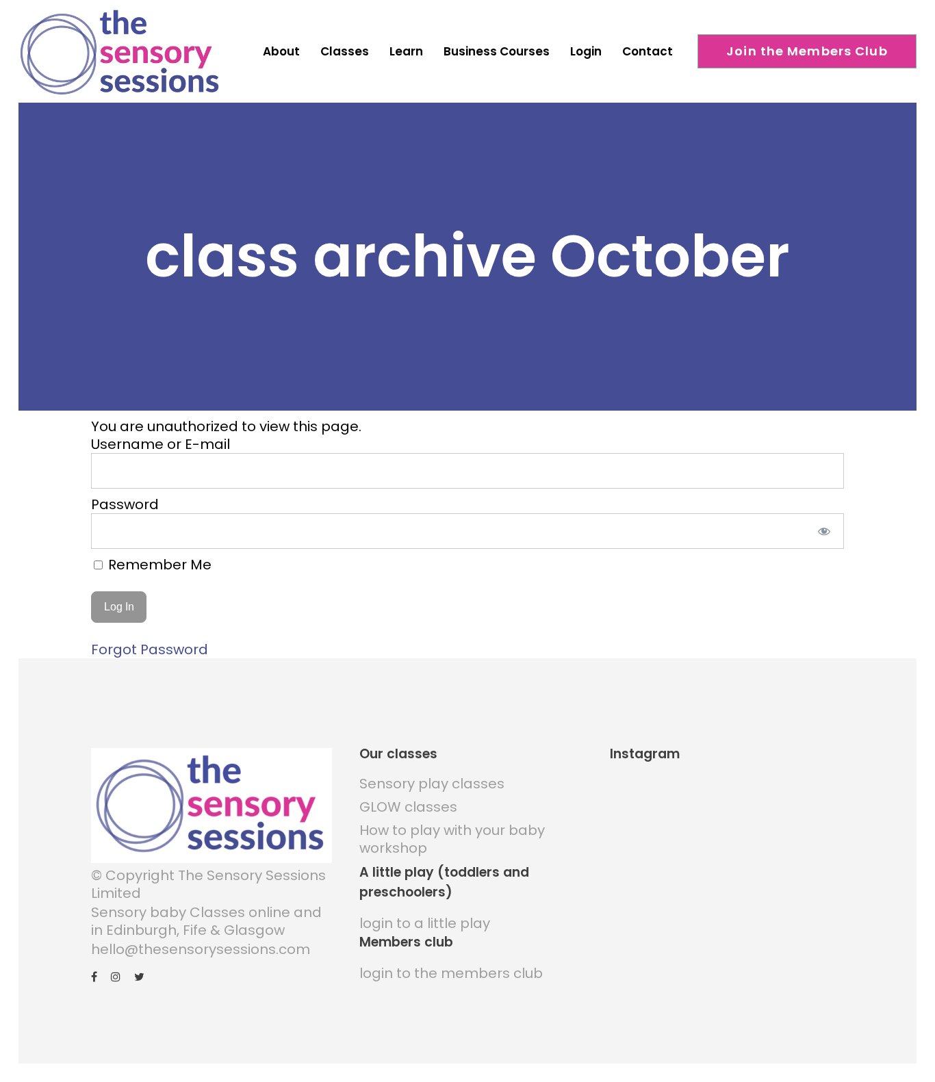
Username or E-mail (160, 444)
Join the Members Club (807, 51)
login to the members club (451, 973)
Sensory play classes (431, 783)
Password (125, 504)
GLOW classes (408, 806)
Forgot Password (149, 649)
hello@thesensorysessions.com (200, 949)
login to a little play (424, 923)
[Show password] (824, 531)
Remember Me (158, 565)
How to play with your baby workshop (452, 839)
